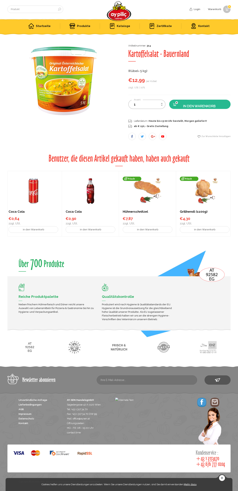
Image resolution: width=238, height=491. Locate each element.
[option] (63, 81)
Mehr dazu (190, 484)
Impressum (25, 414)
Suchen (59, 9)
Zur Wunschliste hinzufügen (216, 136)
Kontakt (23, 423)
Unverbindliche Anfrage (33, 400)
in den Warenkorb (199, 106)
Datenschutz (26, 418)
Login (197, 9)
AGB (21, 409)
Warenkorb (219, 8)
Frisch (131, 179)
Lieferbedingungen (30, 404)
